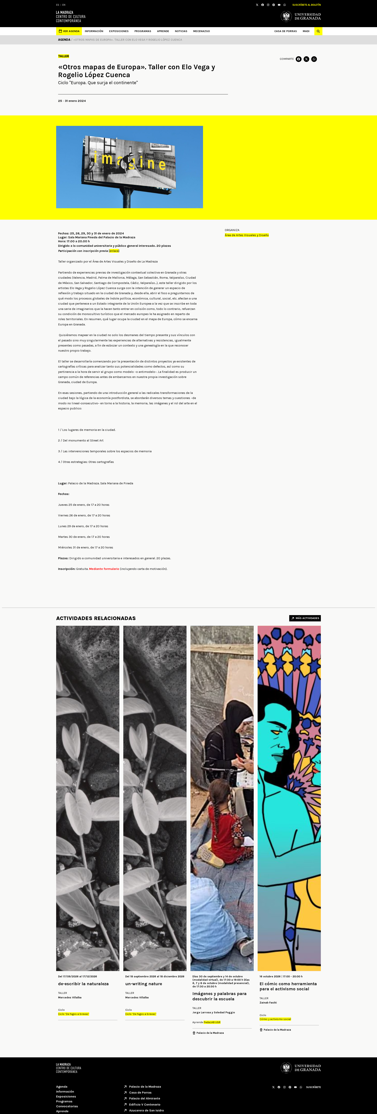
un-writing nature (143, 983)
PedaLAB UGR (212, 1022)
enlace (114, 251)
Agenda (61, 1086)
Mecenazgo (201, 31)
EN (63, 4)
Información (94, 31)
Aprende (163, 31)
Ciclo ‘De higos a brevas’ (73, 1014)
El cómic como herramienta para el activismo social (288, 986)
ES (57, 4)
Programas (143, 31)
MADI (306, 31)
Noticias (181, 31)
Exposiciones (119, 31)
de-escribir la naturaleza (83, 983)
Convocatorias (67, 1106)
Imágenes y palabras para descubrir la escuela (219, 996)
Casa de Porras (285, 31)
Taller (63, 56)
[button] (318, 31)
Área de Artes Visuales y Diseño (247, 235)
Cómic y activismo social (275, 1019)
